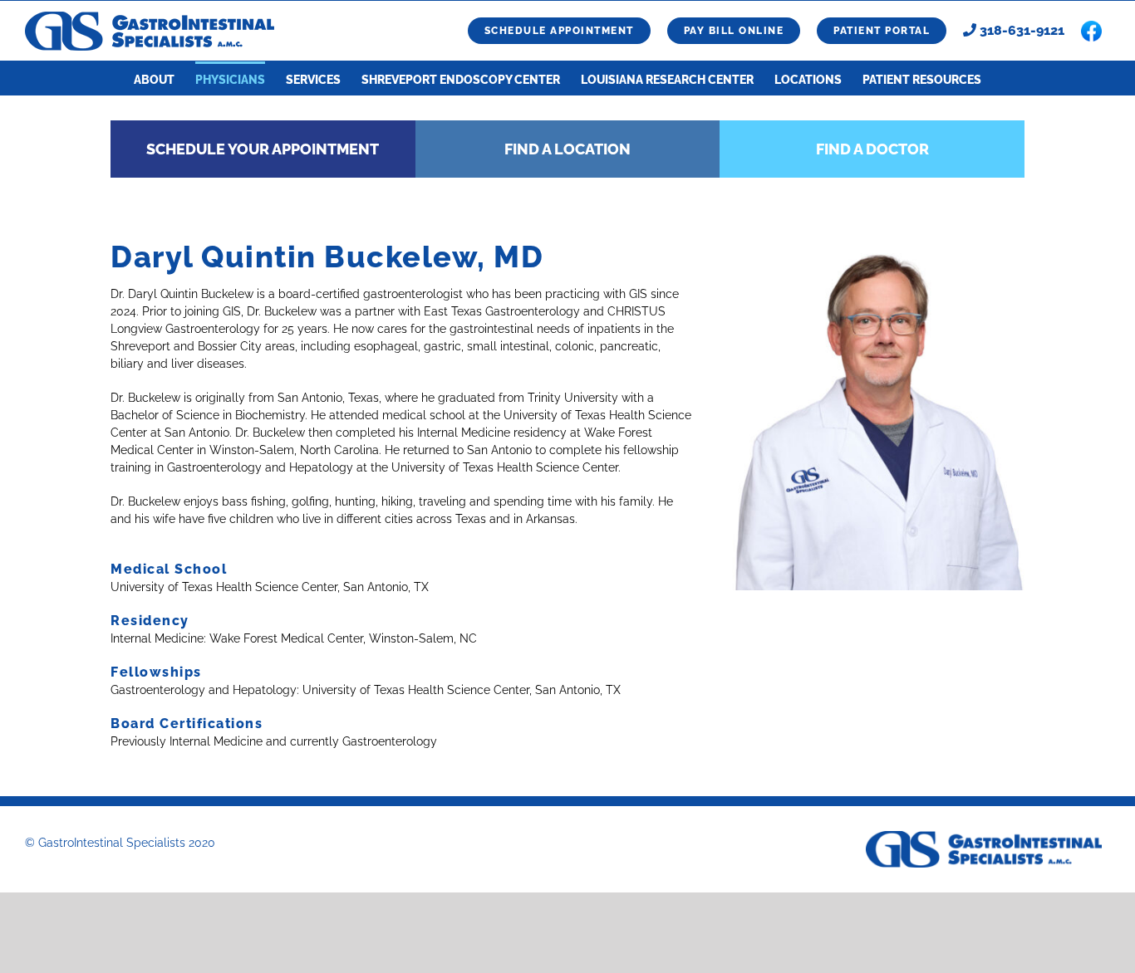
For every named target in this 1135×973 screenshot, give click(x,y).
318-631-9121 (1020, 30)
